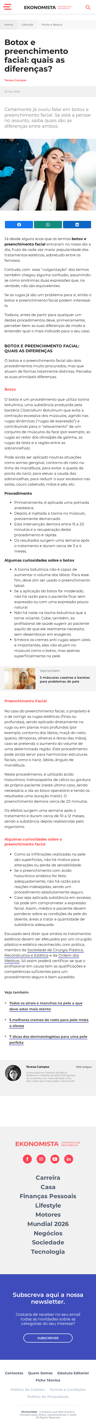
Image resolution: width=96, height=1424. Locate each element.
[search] (88, 7)
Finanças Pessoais (48, 1196)
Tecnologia (48, 1251)
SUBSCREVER (48, 1338)
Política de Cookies (28, 1389)
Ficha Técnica (48, 1380)
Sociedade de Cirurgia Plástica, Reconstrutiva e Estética (44, 953)
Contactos (14, 1373)
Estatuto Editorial (73, 1373)
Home (8, 24)
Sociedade (48, 1242)
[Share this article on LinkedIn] (77, 224)
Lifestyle (27, 24)
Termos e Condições (67, 1389)
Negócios (48, 1233)
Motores (48, 1214)
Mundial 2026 (48, 1223)
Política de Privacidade (48, 1396)
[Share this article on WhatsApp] (48, 224)
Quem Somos (40, 1373)
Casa (48, 1187)
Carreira (48, 1177)
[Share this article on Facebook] (19, 224)
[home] (48, 7)
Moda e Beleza (52, 24)
